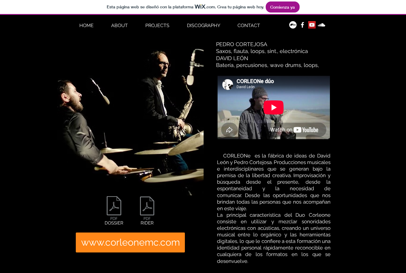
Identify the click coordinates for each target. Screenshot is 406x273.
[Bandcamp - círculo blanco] (293, 25)
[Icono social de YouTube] (312, 25)
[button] (157, 25)
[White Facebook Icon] (302, 25)
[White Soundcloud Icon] (321, 25)
